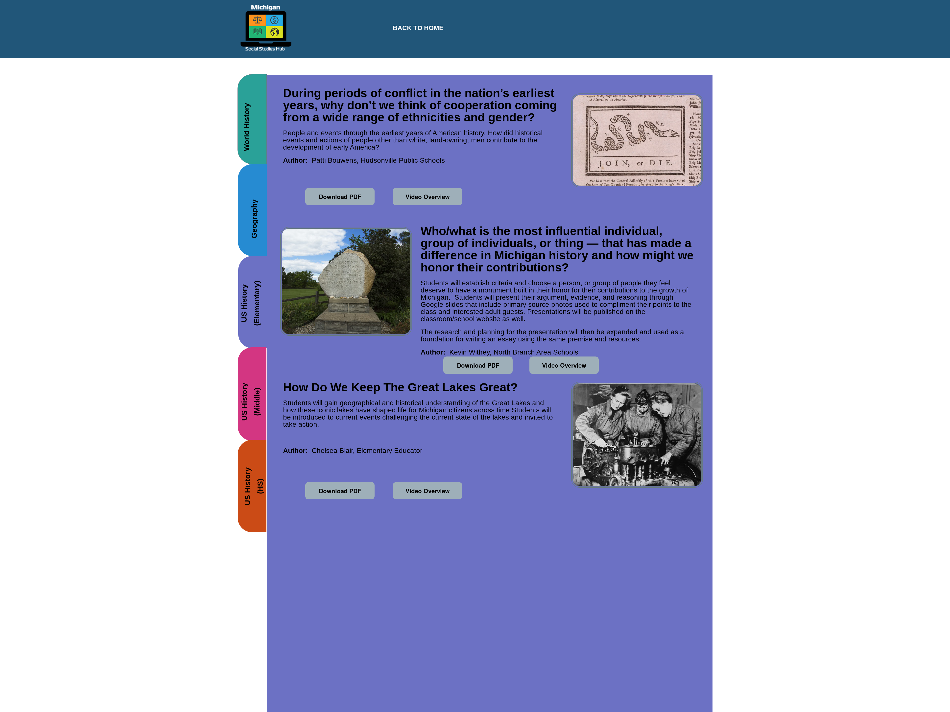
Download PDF (340, 196)
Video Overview (427, 196)
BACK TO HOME (418, 28)
